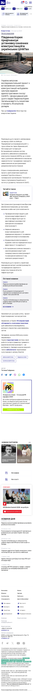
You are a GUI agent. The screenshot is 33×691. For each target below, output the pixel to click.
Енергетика (5, 31)
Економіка (4, 590)
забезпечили (11, 350)
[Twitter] (10, 374)
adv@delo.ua (5, 630)
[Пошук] (26, 2)
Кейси (22, 606)
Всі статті (15, 479)
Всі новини (7, 307)
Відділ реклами (22, 618)
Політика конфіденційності (6, 621)
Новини (5, 282)
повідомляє (11, 111)
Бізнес (19, 590)
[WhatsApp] (19, 374)
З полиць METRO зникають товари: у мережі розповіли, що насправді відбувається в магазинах (15, 568)
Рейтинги (20, 596)
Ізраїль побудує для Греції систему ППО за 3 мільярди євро (15, 559)
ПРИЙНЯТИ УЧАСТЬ (13, 410)
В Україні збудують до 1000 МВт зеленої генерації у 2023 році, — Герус (20, 196)
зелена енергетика (8, 357)
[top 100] (8, 2)
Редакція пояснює (25, 613)
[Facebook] (2, 374)
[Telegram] (6, 374)
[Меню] (30, 2)
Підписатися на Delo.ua (13, 511)
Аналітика (7, 610)
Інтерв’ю (22, 610)
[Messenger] (23, 374)
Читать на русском (7, 33)
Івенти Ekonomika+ (23, 599)
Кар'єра (19, 593)
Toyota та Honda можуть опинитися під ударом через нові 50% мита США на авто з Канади (16, 301)
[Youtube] (18, 643)
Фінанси (3, 593)
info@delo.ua (5, 638)
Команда (4, 618)
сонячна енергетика (9, 361)
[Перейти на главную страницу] (3, 2)
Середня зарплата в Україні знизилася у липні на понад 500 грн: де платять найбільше (16, 551)
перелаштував (12, 340)
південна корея (21, 357)
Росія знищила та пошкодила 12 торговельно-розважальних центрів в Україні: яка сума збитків (15, 292)
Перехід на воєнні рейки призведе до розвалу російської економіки (15, 285)
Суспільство (5, 596)
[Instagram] (23, 643)
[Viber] (15, 374)
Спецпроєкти (5, 599)
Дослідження (8, 613)
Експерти (6, 606)
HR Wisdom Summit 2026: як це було (16, 507)
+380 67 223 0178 (6, 628)
